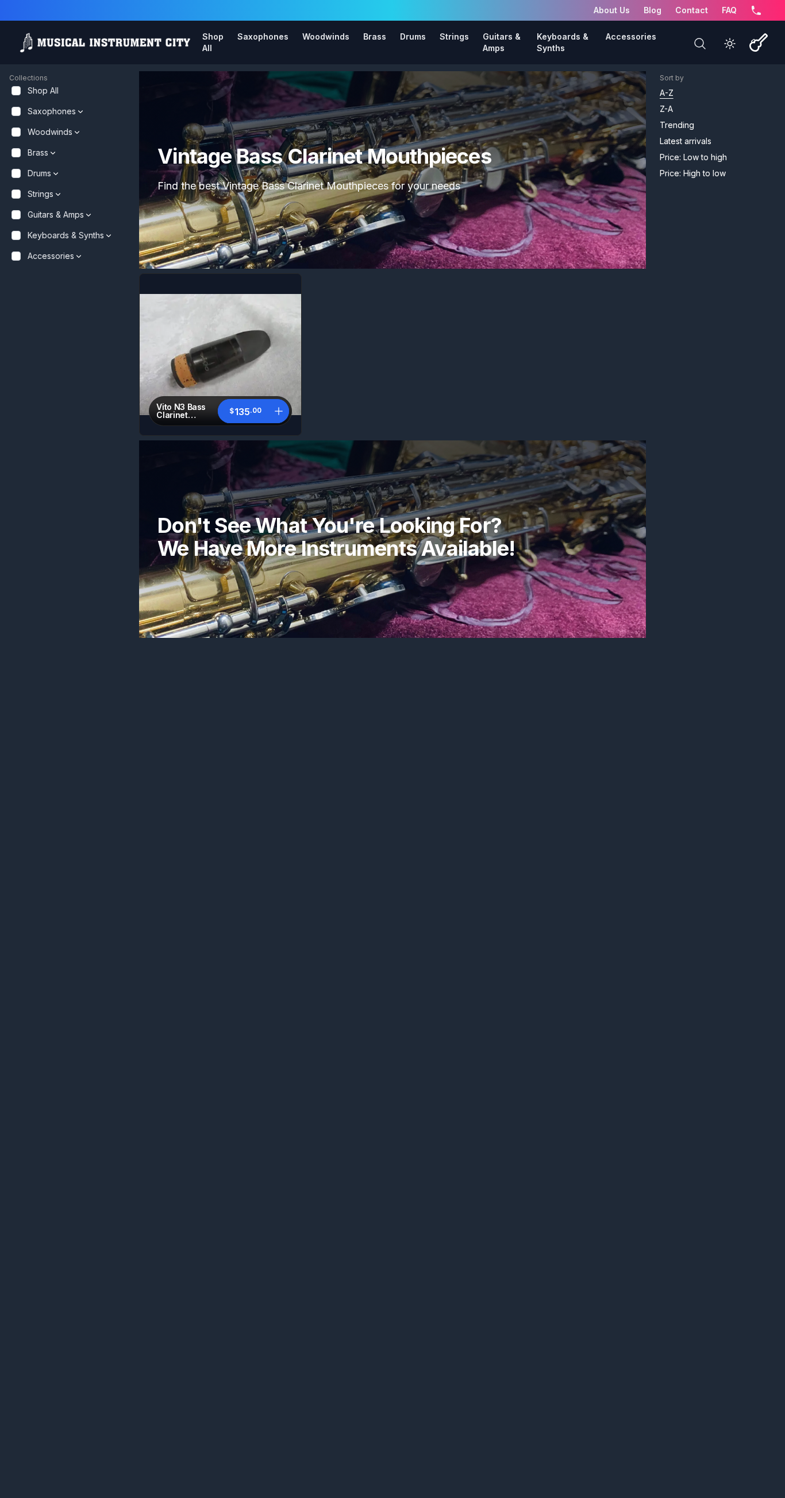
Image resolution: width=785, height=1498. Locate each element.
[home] (104, 42)
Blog (652, 10)
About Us (612, 10)
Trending (677, 125)
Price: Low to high (693, 157)
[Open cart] (758, 42)
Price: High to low (693, 173)
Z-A (666, 109)
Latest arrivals (685, 141)
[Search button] (699, 43)
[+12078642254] (756, 10)
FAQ (729, 10)
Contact (691, 10)
